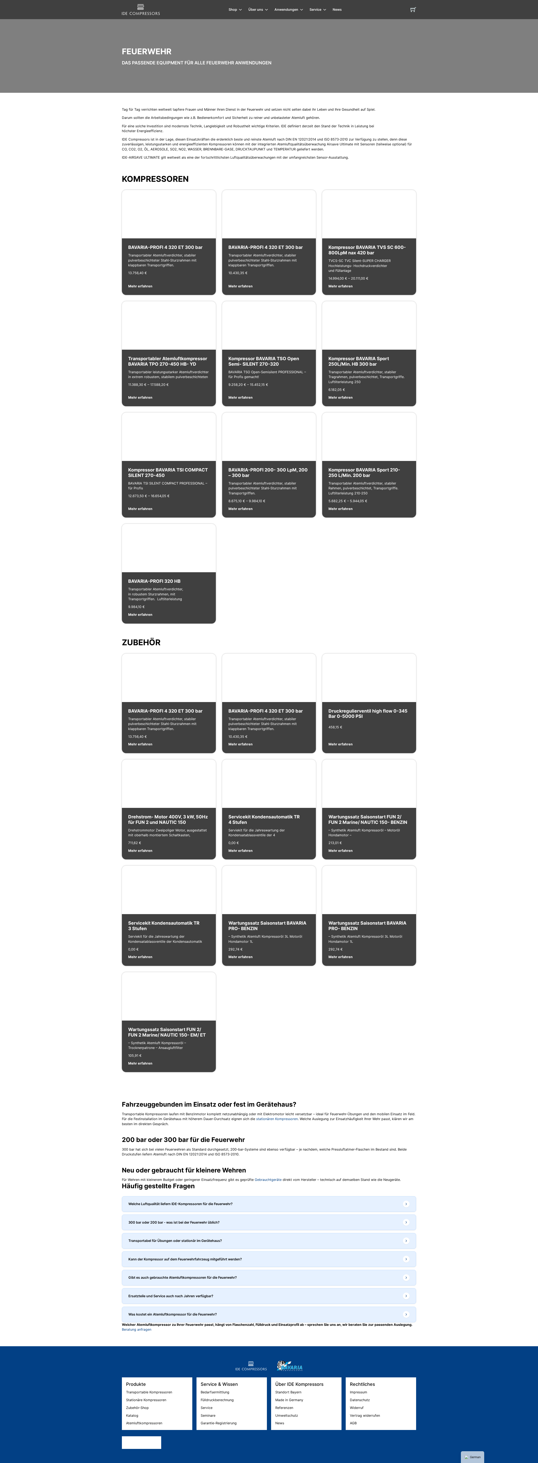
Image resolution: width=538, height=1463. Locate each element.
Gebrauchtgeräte (268, 1180)
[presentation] (269, 573)
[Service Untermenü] (324, 9)
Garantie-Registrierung (219, 1423)
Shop (233, 9)
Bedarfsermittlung (215, 1392)
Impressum (358, 1392)
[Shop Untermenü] (240, 9)
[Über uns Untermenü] (266, 9)
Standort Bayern (288, 1392)
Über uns (255, 9)
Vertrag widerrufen (365, 1415)
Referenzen (284, 1408)
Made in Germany (289, 1400)
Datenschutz (360, 1400)
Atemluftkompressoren (144, 1423)
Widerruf (357, 1408)
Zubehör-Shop (137, 1408)
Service (315, 9)
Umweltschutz (286, 1415)
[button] (269, 1204)
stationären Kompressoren (277, 1119)
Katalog (132, 1415)
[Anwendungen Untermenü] (301, 9)
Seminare (208, 1415)
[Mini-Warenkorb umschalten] (413, 9)
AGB (353, 1423)
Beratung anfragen (136, 1329)
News (337, 9)
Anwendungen (286, 9)
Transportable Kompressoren (149, 1392)
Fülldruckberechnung (217, 1400)
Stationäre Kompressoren (146, 1400)
